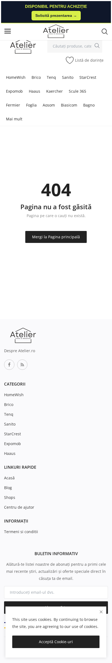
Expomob (14, 91)
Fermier (13, 105)
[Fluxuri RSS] (22, 364)
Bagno (89, 105)
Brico (36, 77)
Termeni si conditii (21, 531)
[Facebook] (9, 364)
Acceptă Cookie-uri (56, 641)
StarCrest (87, 77)
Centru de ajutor (19, 507)
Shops (9, 497)
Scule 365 (77, 91)
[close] (101, 611)
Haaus (34, 91)
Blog (8, 487)
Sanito (67, 77)
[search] (97, 45)
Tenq (51, 77)
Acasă (9, 477)
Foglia (31, 105)
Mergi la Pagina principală (56, 236)
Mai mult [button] (14, 118)
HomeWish (16, 77)
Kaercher (54, 91)
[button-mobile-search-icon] (104, 31)
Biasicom (69, 105)
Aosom (49, 105)
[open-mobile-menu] (7, 31)
